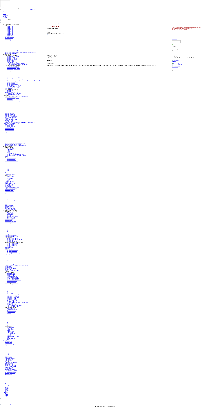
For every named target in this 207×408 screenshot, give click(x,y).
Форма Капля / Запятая (9, 38)
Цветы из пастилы (8, 233)
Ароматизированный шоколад (12, 216)
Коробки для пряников (9, 111)
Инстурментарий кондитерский (10, 147)
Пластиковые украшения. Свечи (11, 366)
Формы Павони (10, 70)
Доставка (4, 16)
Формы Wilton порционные (12, 59)
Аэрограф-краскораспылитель (10, 171)
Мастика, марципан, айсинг (10, 373)
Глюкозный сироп (8, 182)
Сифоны (8, 337)
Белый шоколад (10, 212)
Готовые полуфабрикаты (9, 348)
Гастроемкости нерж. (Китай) (12, 295)
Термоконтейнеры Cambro (12, 300)
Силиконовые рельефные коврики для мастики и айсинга (15, 145)
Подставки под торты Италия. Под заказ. (12, 264)
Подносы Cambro (10, 303)
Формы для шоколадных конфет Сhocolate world (13, 50)
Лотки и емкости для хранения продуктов (14, 305)
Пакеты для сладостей (9, 118)
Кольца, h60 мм (10, 31)
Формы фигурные (8, 42)
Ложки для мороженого (11, 333)
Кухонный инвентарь (9, 318)
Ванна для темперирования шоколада (14, 228)
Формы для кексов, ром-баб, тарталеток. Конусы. (14, 45)
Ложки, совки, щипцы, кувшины (13, 306)
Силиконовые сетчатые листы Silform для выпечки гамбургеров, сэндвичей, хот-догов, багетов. (24, 80)
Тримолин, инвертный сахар (10, 181)
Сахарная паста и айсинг (9, 384)
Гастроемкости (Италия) (11, 298)
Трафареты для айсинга (11, 168)
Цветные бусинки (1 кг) (11, 240)
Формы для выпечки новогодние (11, 370)
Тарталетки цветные (11, 103)
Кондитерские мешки (7, 134)
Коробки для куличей (9, 121)
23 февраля (7, 388)
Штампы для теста (8, 172)
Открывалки (9, 321)
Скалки (8, 150)
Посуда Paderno (10, 289)
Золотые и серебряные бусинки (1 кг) (14, 238)
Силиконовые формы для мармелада (13, 78)
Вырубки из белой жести (11, 158)
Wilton (6, 137)
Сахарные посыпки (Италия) (12, 243)
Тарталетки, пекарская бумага (10, 97)
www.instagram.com (176, 66)
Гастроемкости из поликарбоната (13, 296)
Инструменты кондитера (11, 148)
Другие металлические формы (12, 62)
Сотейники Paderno (10, 293)
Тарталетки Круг (10, 99)
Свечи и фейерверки (8, 256)
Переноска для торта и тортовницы (11, 268)
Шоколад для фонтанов (11, 217)
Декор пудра (9, 246)
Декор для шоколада (8, 257)
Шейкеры (9, 339)
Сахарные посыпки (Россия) (12, 244)
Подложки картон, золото (9, 125)
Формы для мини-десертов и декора (13, 69)
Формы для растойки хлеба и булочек (12, 94)
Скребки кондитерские (11, 149)
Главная (4, 11)
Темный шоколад (10, 214)
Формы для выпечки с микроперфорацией (15, 79)
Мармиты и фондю (10, 314)
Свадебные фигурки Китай (12, 251)
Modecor (6, 395)
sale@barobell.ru (176, 60)
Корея (6, 140)
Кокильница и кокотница (11, 311)
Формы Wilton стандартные (12, 58)
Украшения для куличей (9, 379)
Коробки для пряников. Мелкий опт (11, 112)
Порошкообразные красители (10, 203)
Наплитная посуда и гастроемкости (11, 283)
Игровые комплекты (8, 357)
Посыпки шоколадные (9, 219)
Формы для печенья (8, 88)
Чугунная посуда (10, 286)
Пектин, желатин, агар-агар (10, 174)
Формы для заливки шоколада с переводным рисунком (17, 259)
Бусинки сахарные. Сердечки (10, 344)
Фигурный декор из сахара (10, 353)
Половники (9, 322)
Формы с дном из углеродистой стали (12, 47)
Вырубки (6, 157)
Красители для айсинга (9, 205)
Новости (4, 12)
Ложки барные (9, 328)
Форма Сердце (7, 36)
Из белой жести (8, 141)
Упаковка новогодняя (9, 367)
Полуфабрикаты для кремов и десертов (12, 187)
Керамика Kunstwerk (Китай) (12, 277)
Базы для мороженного (11, 197)
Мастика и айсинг (8, 347)
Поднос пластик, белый (9, 130)
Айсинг (8, 179)
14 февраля (7, 387)
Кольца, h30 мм (10, 27)
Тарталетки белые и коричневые (13, 98)
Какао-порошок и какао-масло (10, 222)
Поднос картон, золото (9, 127)
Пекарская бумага (10, 104)
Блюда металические (11, 288)
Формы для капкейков (9, 359)
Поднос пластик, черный (9, 131)
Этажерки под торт (8, 342)
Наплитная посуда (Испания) (12, 287)
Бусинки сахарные (8, 237)
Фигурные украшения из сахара (11, 235)
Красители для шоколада (11, 229)
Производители (5, 392)
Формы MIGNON (10, 91)
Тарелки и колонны (8, 267)
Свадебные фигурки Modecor (12, 250)
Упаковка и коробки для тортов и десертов (10, 108)
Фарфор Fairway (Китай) (11, 275)
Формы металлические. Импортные (13, 56)
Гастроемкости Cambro (11, 301)
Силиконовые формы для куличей (13, 87)
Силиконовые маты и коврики (8, 142)
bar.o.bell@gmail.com (175, 61)
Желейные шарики (8, 192)
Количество (49, 60)
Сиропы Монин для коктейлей (10, 200)
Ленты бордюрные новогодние (10, 365)
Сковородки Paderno (10, 292)
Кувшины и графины (11, 312)
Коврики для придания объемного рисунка (13, 144)
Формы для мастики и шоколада (11, 371)
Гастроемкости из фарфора (12, 299)
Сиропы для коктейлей (9, 375)
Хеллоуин (6, 391)
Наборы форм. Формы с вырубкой (13, 75)
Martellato (6, 136)
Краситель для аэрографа (9, 207)
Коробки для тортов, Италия (10, 115)
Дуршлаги (9, 319)
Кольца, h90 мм (10, 34)
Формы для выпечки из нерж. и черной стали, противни (17, 64)
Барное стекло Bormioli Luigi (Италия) (14, 280)
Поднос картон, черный (9, 128)
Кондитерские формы (7, 54)
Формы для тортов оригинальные (13, 67)
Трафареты (7, 167)
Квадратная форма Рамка (9, 37)
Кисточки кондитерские (11, 153)
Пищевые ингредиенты (7, 173)
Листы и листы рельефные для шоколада (14, 230)
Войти (1, 7)
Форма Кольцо (7, 25)
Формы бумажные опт (11, 83)
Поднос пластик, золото (9, 129)
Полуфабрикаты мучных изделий (11, 188)
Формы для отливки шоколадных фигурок (12, 51)
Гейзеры (8, 330)
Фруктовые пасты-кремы (9, 191)
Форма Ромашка (8, 39)
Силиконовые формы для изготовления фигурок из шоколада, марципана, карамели (20, 52)
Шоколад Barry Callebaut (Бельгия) (11, 211)
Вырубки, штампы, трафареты (10, 372)
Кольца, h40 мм (10, 28)
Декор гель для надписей (9, 206)
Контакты (5, 17)
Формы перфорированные (12, 60)
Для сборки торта (8, 266)
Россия (6, 139)
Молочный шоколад (10, 213)
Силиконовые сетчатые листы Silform (14, 77)
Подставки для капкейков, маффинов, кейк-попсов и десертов (16, 265)
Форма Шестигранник (9, 40)
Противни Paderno (10, 291)
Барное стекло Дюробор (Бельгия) (13, 279)
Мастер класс (5, 15)
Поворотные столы (8, 269)
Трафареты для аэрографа (11, 169)
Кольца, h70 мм (10, 32)
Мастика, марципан (10, 176)
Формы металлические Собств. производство (11, 24)
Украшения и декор (6, 232)
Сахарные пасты (8, 175)
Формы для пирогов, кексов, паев (11, 105)
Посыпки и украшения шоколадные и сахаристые (14, 242)
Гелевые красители (8, 202)
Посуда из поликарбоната (11, 304)
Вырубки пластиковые (11, 159)
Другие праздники (6, 386)
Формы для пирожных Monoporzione (11, 89)
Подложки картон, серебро (10, 126)
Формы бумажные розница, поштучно (14, 85)
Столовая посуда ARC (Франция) (13, 278)
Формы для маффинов (9, 106)
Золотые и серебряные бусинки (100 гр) (14, 239)
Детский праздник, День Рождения (9, 352)
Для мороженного (8, 196)
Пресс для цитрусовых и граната (13, 336)
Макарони (7, 248)
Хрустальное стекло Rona (11, 282)
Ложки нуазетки (10, 334)
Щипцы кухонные (10, 324)
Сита (8, 323)
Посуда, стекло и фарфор (9, 272)
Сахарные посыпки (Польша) (12, 245)
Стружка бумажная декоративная (11, 119)
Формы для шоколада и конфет (8, 48)
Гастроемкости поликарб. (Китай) (13, 297)
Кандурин (7, 204)
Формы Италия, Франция (11, 61)
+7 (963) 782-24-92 (31, 9)
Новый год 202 (5, 361)
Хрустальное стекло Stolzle (12, 281)
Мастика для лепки (10, 178)
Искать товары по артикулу (52, 28)
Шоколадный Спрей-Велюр (10, 208)
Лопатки (8, 151)
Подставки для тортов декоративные (11, 263)
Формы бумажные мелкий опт (12, 84)
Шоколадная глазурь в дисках (10, 221)
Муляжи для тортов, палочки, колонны (12, 270)
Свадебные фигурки (8, 249)
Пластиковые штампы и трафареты (11, 161)
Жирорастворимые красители (10, 209)
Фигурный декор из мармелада (10, 354)
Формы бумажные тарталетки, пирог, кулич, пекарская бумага (16, 96)
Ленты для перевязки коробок (10, 117)
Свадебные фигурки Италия (12, 252)
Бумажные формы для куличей (12, 82)
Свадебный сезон (6, 340)
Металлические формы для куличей (13, 86)
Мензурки (9, 335)
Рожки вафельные (10, 198)
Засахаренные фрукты (9, 190)
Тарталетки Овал (10, 100)
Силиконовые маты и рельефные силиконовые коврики (15, 143)
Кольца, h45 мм (10, 29)
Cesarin (6, 393)
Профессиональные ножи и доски (13, 325)
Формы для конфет (8, 360)
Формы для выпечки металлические (11, 55)
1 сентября (7, 390)
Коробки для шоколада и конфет (11, 116)
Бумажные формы (6, 95)
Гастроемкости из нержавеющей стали (14, 294)
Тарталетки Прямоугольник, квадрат (13, 101)
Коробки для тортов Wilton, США (11, 114)
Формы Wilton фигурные (11, 57)
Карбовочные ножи (10, 329)
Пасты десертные (8, 195)
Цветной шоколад (10, 215)
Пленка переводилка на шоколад (13, 258)
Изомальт (8, 180)
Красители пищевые (6, 201)
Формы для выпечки (8, 350)
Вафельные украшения (9, 363)
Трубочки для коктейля (11, 338)
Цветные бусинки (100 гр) (12, 241)
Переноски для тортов (9, 120)
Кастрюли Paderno (10, 290)
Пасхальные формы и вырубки (10, 378)
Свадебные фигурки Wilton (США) (13, 253)
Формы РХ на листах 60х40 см (12, 73)
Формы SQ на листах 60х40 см (12, 74)
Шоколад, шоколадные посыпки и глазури (10, 210)
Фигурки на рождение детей (10, 358)
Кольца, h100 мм (10, 35)
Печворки (6, 162)
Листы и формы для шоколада (10, 369)
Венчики (8, 152)
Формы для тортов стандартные (13, 66)
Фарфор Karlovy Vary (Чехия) (12, 273)
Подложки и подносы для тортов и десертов (11, 123)
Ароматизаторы (8, 186)
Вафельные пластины (9, 247)
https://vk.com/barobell (177, 63)
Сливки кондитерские (9, 185)
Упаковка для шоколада (11, 231)
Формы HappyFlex (10, 76)
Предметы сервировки (9, 351)
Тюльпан (6, 138)
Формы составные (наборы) (10, 43)
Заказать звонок (3, 8)
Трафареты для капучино (11, 170)
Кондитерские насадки (7, 135)
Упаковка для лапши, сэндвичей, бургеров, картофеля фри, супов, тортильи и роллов (20, 122)
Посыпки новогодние (9, 364)
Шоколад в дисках (8, 220)
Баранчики (9, 313)
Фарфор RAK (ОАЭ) (11, 274)
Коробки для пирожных (9, 113)
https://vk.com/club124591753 (177, 64)
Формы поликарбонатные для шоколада (12, 49)
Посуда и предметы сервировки (10, 307)
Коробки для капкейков (9, 109)
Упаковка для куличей (9, 380)
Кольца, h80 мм (10, 33)
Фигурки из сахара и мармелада (11, 362)
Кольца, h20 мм (10, 26)
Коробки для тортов (8, 110)
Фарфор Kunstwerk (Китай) (12, 276)
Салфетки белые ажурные (9, 124)
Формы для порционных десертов (13, 68)
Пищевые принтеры (6, 261)
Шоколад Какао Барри (11, 218)
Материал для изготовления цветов (11, 165)
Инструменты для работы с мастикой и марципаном (16, 155)
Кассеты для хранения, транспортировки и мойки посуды (17, 302)
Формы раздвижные (8, 46)
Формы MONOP (10, 90)
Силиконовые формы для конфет (11, 53)
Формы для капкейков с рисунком (11, 107)
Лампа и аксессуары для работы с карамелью (13, 164)
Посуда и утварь (6, 271)
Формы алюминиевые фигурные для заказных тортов (17, 63)
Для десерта (9, 310)
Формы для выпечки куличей (10, 81)
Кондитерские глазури (9, 184)
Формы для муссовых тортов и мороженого (13, 65)
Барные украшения (10, 327)
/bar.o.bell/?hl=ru (175, 67)
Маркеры (6, 156)
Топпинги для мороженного (12, 199)
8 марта (6, 389)
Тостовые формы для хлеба (10, 44)
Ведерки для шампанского (12, 309)
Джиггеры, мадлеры (10, 331)
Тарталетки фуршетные (9, 368)
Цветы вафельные (8, 234)
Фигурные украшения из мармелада (11, 236)
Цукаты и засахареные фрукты (10, 381)
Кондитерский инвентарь (7, 146)
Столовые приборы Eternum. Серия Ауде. (14, 317)
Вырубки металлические (11, 160)
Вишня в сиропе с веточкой (10, 189)
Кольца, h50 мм (10, 30)
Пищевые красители (8, 349)
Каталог (4, 14)
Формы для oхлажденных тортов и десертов (13, 93)
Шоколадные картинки (11, 260)
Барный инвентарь (8, 326)
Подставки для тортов (7, 262)
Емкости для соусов (10, 332)
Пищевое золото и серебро (10, 183)
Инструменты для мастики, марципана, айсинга (16, 154)
